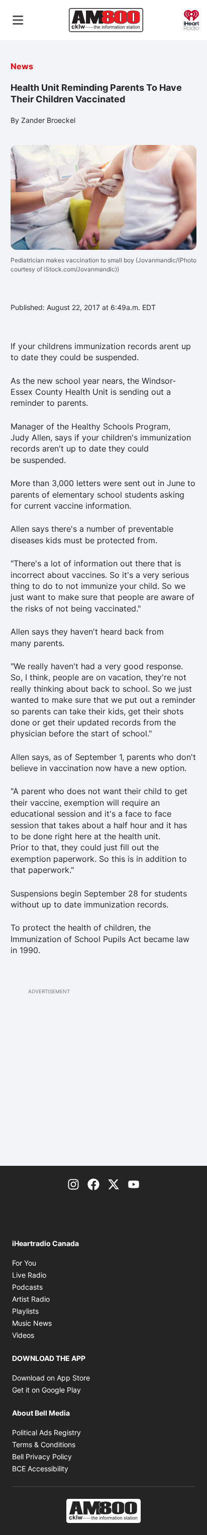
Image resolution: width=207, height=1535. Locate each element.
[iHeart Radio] (191, 19)
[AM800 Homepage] (106, 20)
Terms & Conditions (43, 1444)
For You (24, 1263)
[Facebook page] (93, 1184)
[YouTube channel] (134, 1184)
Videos (23, 1335)
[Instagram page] (73, 1184)
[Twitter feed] (114, 1184)
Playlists (25, 1311)
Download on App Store (51, 1377)
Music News (32, 1323)
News (22, 66)
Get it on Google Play (46, 1390)
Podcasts (27, 1287)
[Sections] (18, 20)
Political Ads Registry (46, 1432)
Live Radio (29, 1275)
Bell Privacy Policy (42, 1456)
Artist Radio (31, 1299)
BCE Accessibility (40, 1468)
